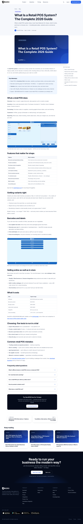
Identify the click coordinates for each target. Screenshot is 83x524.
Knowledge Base (56, 496)
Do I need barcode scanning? (16, 374)
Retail (39, 492)
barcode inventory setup (18, 358)
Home (16, 8)
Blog (20, 8)
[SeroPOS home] (5, 2)
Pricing (39, 2)
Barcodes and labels (68, 75)
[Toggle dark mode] (63, 2)
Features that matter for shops (70, 71)
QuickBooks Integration (27, 501)
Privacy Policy (71, 490)
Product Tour (25, 499)
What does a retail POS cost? (16, 389)
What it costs (67, 79)
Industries (31, 2)
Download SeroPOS (32, 406)
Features (24, 492)
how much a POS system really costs (16, 318)
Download (24, 490)
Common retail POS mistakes (70, 85)
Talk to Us (47, 472)
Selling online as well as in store (71, 77)
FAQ (23, 503)
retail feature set (17, 187)
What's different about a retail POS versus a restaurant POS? (24, 370)
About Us (55, 490)
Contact (54, 494)
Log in (68, 2)
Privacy (70, 519)
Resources (45, 2)
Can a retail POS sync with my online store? (20, 379)
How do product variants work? (17, 384)
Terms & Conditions (72, 492)
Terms (74, 519)
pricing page (35, 316)
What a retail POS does (69, 69)
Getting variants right (68, 73)
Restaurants (40, 490)
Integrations (24, 496)
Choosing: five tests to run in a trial (70, 82)
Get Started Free (76, 2)
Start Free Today (37, 472)
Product (24, 2)
